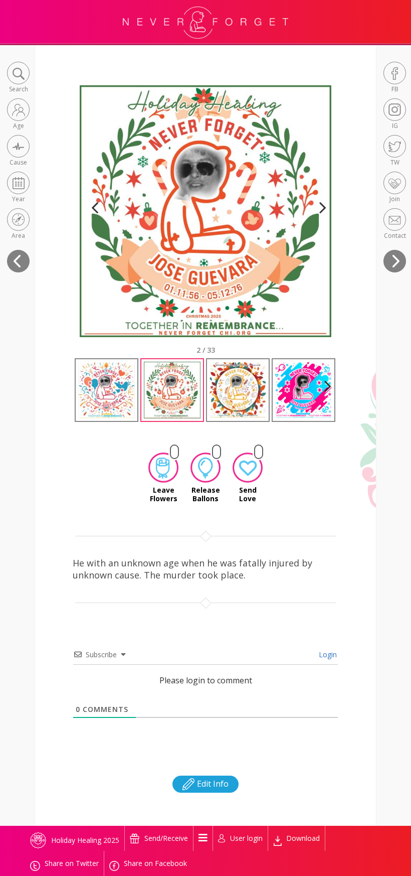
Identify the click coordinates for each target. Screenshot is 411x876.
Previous (95, 220)
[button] (18, 78)
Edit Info (212, 783)
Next (318, 220)
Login (327, 654)
